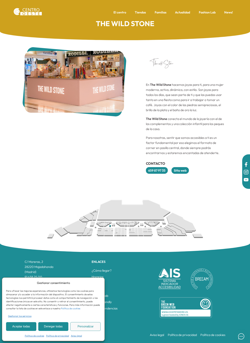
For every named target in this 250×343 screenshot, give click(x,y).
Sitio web (180, 170)
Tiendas (140, 12)
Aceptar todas (21, 326)
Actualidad (182, 12)
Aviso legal (76, 335)
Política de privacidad (57, 335)
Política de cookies (70, 308)
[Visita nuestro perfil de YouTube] (246, 180)
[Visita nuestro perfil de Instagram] (246, 173)
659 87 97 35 (156, 170)
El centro (119, 12)
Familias (160, 12)
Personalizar (86, 326)
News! (228, 12)
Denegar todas (53, 326)
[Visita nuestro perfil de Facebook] (246, 165)
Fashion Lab (207, 12)
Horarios (98, 277)
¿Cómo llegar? (102, 270)
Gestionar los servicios (19, 316)
